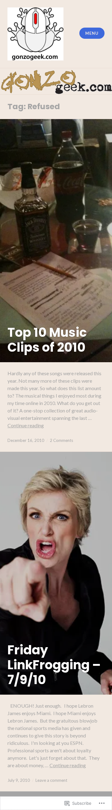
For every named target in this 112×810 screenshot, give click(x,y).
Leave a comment (51, 780)
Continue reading (25, 425)
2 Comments (61, 440)
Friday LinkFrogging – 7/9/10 (54, 664)
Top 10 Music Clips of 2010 (47, 340)
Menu (91, 33)
